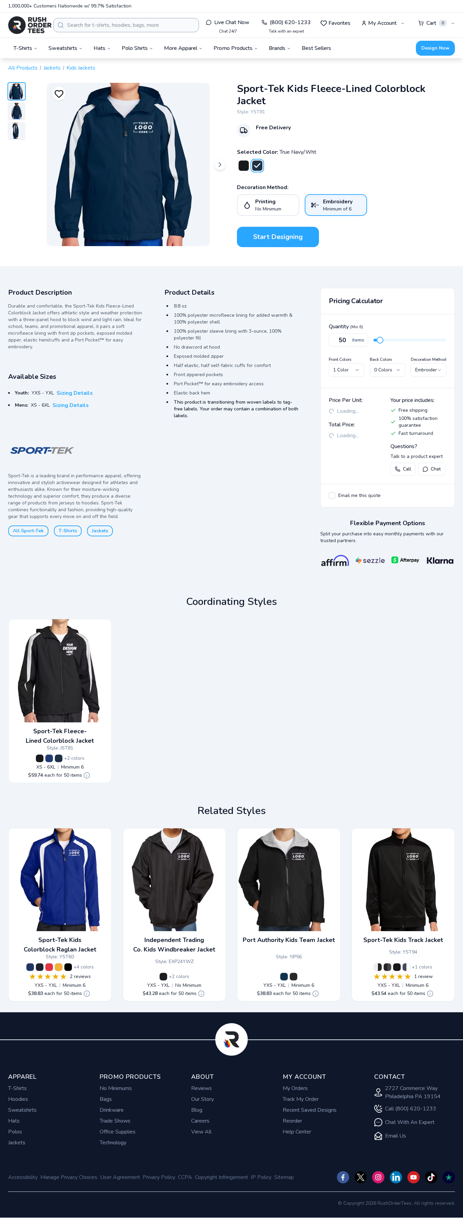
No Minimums (116, 1088)
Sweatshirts (22, 1110)
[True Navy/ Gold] (59, 967)
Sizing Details (75, 393)
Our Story (202, 1099)
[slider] (380, 340)
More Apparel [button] (180, 48)
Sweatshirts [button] (62, 48)
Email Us (395, 1136)
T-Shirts (68, 531)
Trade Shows (115, 1121)
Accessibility (23, 1177)
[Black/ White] (243, 165)
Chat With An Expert (410, 1122)
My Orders (295, 1088)
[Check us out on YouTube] (413, 1177)
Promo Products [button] (233, 48)
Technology (113, 1142)
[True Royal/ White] (49, 758)
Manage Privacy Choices (68, 1177)
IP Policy (261, 1177)
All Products (23, 68)
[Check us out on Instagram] (378, 1177)
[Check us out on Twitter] (361, 1177)
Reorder (292, 1121)
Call (407, 469)
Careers (200, 1121)
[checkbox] (332, 495)
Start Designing (278, 236)
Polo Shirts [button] (135, 48)
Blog (196, 1110)
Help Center (297, 1131)
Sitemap (284, 1177)
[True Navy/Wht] (257, 165)
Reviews (201, 1088)
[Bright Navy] (284, 977)
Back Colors (381, 359)
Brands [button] (277, 48)
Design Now (435, 48)
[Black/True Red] (49, 967)
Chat (436, 469)
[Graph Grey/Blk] (387, 967)
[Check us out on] (396, 1177)
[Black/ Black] (397, 967)
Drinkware (112, 1110)
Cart (435, 23)
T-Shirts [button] (23, 48)
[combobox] (126, 25)
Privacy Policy (159, 1177)
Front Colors (340, 359)
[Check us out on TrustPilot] (449, 1177)
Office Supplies (118, 1131)
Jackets (52, 68)
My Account (382, 23)
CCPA (185, 1177)
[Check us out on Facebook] (343, 1177)
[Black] (163, 977)
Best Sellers (316, 48)
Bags (106, 1099)
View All (201, 1131)
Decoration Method (428, 359)
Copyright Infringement (221, 1177)
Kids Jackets (80, 68)
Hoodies (18, 1099)
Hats (14, 1121)
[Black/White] (378, 967)
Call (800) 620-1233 (410, 1108)
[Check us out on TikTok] (431, 1177)
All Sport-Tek (28, 531)
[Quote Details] (86, 775)
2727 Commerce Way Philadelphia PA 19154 (413, 1092)
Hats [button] (99, 48)
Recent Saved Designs (310, 1110)
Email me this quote (359, 495)
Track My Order (301, 1099)
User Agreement (120, 1177)
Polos (15, 1131)
